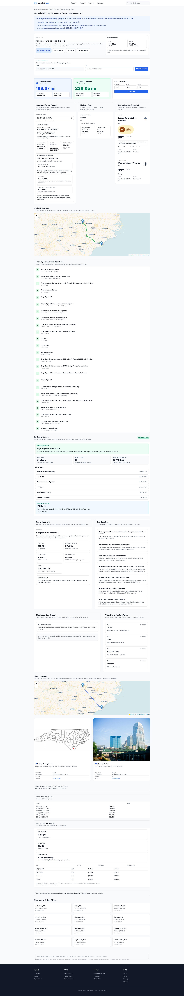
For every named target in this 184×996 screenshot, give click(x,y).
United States (43, 9)
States (36, 976)
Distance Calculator (100, 973)
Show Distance (141, 69)
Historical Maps (68, 979)
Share (72, 50)
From (37, 65)
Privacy (125, 979)
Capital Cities (38, 979)
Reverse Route (45, 50)
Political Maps (68, 976)
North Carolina (54, 9)
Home (35, 9)
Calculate (131, 91)
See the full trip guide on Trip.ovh (63, 956)
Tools (90, 3)
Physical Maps (68, 973)
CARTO (148, 255)
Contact (125, 981)
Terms (125, 976)
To (86, 65)
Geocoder (97, 976)
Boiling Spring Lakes (67, 9)
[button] (101, 243)
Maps (82, 3)
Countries (37, 973)
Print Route (84, 50)
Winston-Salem (103, 764)
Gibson (83, 118)
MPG (127, 84)
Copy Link (60, 50)
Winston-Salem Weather (129, 163)
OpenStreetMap (140, 255)
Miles (139, 84)
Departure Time (41, 114)
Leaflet (132, 255)
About (125, 973)
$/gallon (116, 84)
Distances (100, 3)
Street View (97, 979)
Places (73, 3)
